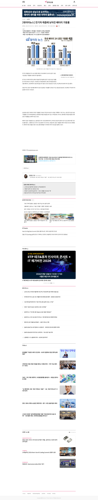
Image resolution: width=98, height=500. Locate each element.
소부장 (28, 19)
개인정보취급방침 (36, 493)
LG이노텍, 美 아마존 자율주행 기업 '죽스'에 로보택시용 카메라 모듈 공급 (41, 292)
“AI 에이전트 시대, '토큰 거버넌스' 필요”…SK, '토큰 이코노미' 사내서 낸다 (46, 177)
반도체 (29, 5)
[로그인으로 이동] (74, 2)
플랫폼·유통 (56, 5)
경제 (49, 5)
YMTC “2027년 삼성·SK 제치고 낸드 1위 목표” (35, 307)
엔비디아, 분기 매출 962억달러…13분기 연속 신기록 (36, 322)
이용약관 (29, 493)
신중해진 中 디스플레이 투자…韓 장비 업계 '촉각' (36, 337)
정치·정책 (67, 5)
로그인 (24, 493)
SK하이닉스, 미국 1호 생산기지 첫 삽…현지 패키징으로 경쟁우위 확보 (40, 317)
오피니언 (74, 5)
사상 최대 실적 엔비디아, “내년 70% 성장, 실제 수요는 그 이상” (39, 302)
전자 (34, 5)
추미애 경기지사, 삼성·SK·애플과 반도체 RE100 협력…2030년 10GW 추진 (42, 297)
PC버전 (53, 493)
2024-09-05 (55, 26)
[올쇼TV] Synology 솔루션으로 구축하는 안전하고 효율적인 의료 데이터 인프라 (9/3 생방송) (45, 234)
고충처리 (43, 493)
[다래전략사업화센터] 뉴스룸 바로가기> (47, 161)
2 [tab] (70, 432)
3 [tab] (72, 432)
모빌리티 (39, 5)
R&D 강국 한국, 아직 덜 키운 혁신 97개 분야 (35, 193)
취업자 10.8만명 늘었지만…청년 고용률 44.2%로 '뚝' (37, 191)
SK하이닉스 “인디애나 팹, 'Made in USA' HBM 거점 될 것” (38, 312)
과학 (62, 5)
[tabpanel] (49, 266)
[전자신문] (49, 1)
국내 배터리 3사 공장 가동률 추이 (67, 77)
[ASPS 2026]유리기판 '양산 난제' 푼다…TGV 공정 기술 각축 (38, 332)
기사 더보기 (38, 175)
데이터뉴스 (26, 168)
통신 (45, 5)
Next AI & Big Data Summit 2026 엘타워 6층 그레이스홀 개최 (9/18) (39, 231)
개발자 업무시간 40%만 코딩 (31, 189)
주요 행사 (25, 249)
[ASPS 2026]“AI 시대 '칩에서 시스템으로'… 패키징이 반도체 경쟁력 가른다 (42, 327)
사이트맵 (49, 493)
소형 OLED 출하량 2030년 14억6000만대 (34, 187)
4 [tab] (73, 432)
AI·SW (23, 5)
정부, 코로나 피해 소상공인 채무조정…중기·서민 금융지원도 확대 (39, 403)
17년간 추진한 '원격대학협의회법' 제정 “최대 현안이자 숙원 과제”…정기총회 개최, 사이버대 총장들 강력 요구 (39, 415)
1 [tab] (69, 432)
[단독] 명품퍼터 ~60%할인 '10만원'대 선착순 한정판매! (36, 31)
